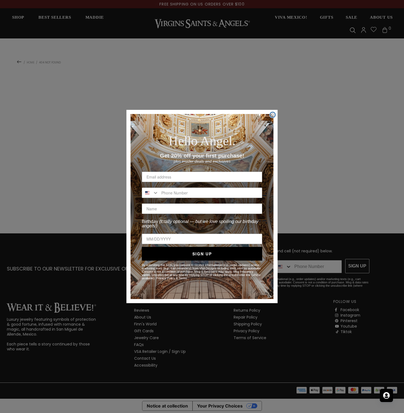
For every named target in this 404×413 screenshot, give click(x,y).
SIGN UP (202, 253)
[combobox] (150, 193)
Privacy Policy (165, 278)
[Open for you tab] (386, 395)
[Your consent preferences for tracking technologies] (394, 403)
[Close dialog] (272, 115)
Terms (183, 278)
